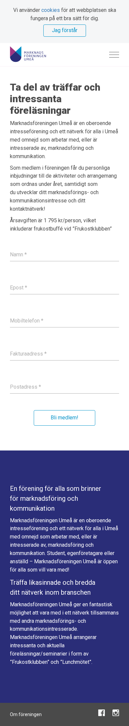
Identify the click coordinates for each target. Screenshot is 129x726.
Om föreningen (26, 714)
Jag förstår (64, 30)
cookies (50, 10)
